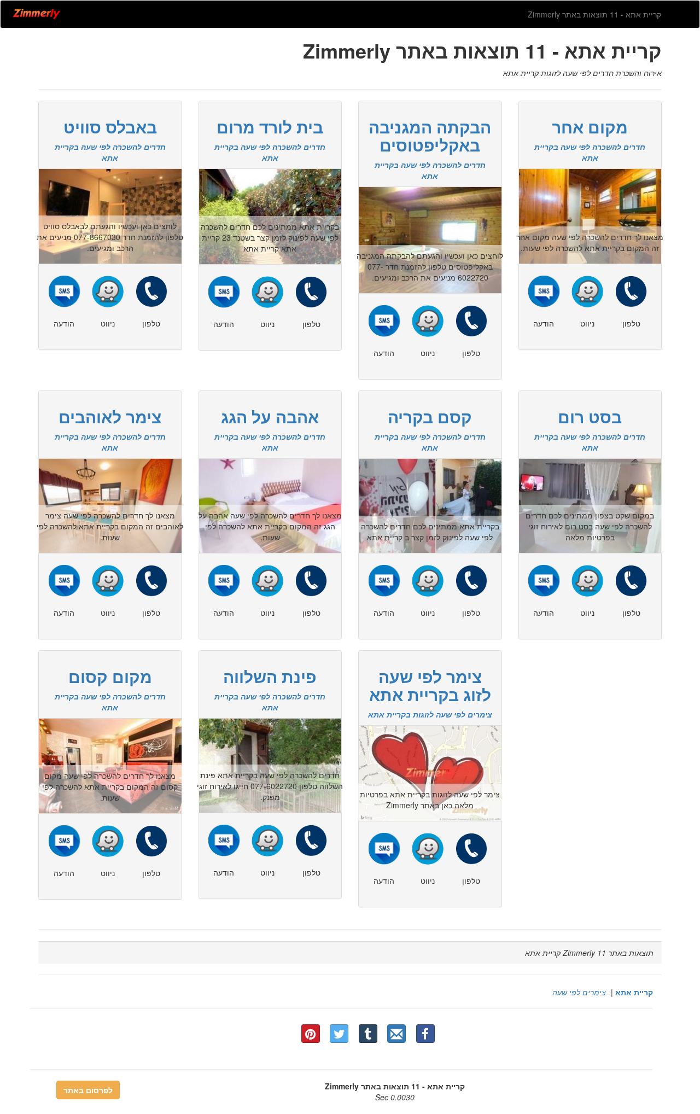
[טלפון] (151, 289)
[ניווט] (107, 289)
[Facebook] (425, 1033)
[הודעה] (63, 289)
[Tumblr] (368, 1033)
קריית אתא (634, 992)
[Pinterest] (310, 1033)
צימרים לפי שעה (579, 992)
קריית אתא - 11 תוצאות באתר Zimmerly (594, 14)
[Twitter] (339, 1033)
